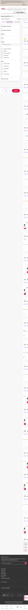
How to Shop (3, 570)
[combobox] (14, 9)
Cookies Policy (20, 601)
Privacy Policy (7, 601)
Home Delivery (3, 573)
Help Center (3, 572)
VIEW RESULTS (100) (16, 91)
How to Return (3, 575)
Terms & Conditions (13, 601)
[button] (10, 26)
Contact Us (3, 576)
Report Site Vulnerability (5, 578)
